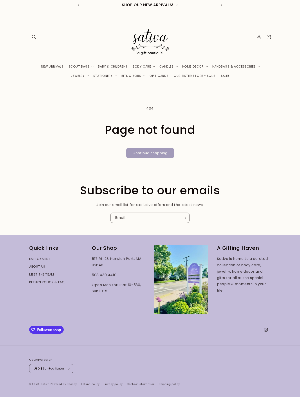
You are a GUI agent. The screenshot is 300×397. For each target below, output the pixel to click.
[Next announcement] (221, 5)
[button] (34, 37)
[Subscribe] (184, 218)
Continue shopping (150, 153)
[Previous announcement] (78, 5)
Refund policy (90, 384)
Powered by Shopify (64, 384)
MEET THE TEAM (41, 274)
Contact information (141, 384)
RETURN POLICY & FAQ (47, 282)
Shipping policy (169, 384)
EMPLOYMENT (40, 259)
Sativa (45, 384)
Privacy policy (113, 384)
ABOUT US (37, 266)
